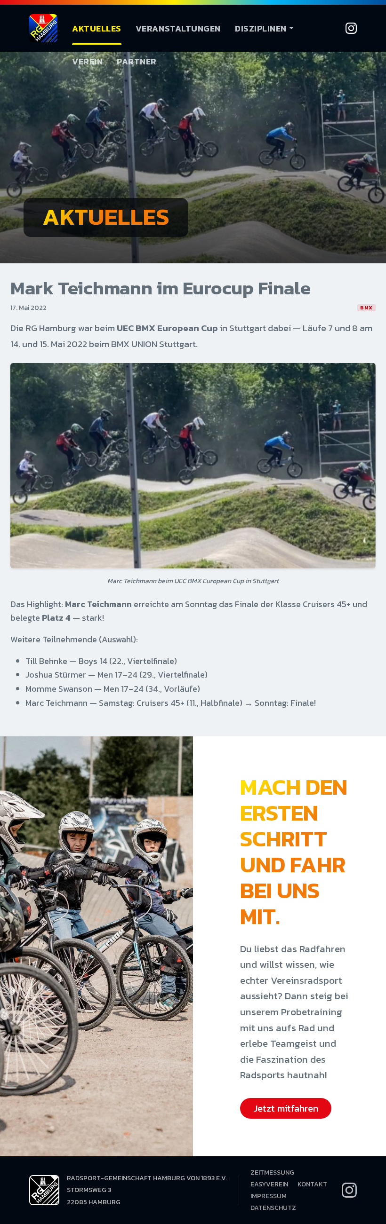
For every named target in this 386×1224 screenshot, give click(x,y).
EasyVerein (269, 1184)
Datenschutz (273, 1208)
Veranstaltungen (178, 28)
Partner (137, 61)
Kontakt (312, 1184)
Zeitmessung (272, 1172)
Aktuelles (96, 28)
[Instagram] (351, 28)
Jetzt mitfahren (285, 1108)
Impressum (268, 1196)
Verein (87, 61)
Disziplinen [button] (261, 28)
